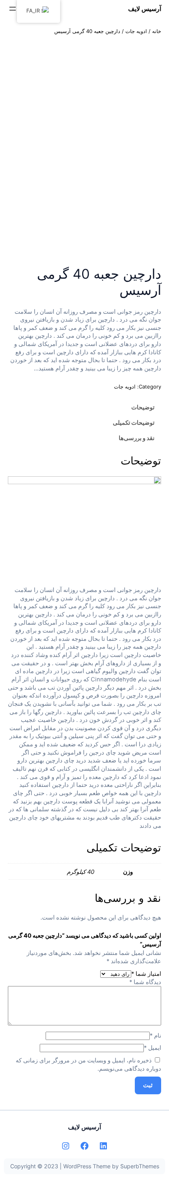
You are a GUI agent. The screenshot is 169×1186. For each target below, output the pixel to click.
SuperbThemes (139, 1166)
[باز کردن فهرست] (12, 8)
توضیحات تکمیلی (133, 422)
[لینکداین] (103, 1146)
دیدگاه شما (145, 982)
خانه (156, 31)
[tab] (84, 407)
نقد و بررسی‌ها (136, 438)
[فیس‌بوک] (84, 1146)
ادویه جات (136, 31)
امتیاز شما (146, 973)
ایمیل (152, 1047)
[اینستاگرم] (65, 1146)
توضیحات (142, 407)
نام (155, 1035)
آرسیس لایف (144, 9)
